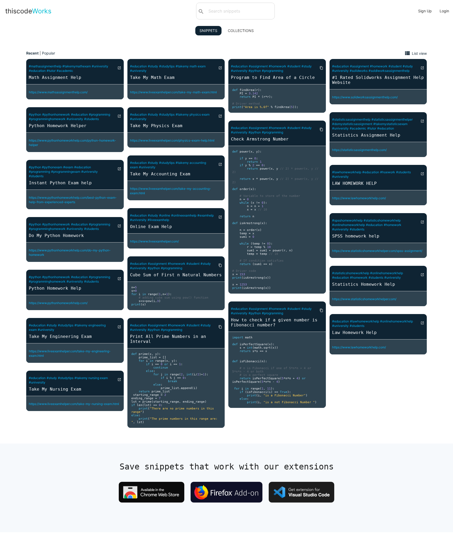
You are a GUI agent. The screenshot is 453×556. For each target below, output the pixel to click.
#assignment (157, 264)
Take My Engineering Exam (60, 336)
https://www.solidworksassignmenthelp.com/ (365, 97)
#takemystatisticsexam (390, 124)
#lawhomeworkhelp (346, 172)
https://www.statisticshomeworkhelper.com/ (364, 299)
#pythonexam (52, 167)
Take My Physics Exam (156, 125)
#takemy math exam (191, 66)
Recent (32, 53)
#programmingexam (65, 172)
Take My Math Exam (152, 77)
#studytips (65, 325)
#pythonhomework (56, 114)
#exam (68, 167)
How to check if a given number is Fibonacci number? (274, 322)
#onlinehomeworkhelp (348, 225)
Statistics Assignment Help (366, 135)
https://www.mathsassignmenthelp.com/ (58, 92)
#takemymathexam (76, 66)
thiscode (28, 11)
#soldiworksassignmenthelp (389, 71)
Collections (241, 30)
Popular (48, 53)
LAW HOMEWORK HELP (354, 183)
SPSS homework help (355, 236)
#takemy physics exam (192, 114)
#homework (176, 264)
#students (91, 119)
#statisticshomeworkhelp (382, 220)
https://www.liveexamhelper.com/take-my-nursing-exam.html (74, 404)
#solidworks (359, 71)
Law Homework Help (354, 332)
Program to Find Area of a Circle (273, 77)
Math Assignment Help (55, 77)
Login (444, 11)
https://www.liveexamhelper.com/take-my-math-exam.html (173, 92)
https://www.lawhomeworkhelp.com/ (359, 198)
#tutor (51, 71)
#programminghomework (47, 119)
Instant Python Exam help (60, 182)
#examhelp (205, 215)
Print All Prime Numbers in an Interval (168, 339)
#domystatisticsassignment (352, 124)
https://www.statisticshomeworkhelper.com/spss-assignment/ (377, 251)
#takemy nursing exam (91, 378)
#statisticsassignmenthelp (351, 119)
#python (35, 114)
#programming (99, 114)
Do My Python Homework (56, 235)
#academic (65, 71)
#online (164, 215)
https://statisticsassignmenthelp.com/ (359, 150)
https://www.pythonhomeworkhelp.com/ (58, 303)
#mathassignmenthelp (45, 66)
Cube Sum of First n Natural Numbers (176, 274)
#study (52, 325)
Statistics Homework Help (363, 284)
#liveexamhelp (158, 220)
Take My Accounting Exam (160, 173)
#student (192, 264)
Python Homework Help (55, 288)
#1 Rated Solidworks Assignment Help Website (378, 80)
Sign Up (425, 11)
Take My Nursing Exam (55, 389)
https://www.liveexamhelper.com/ (154, 241)
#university (100, 66)
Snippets (208, 30)
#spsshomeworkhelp (347, 220)
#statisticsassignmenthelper (392, 119)
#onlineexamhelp (183, 215)
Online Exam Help (151, 226)
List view (419, 53)
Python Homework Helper (58, 125)
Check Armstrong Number (260, 139)
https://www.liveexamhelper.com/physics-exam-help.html (172, 140)
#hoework (387, 172)
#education (37, 71)
